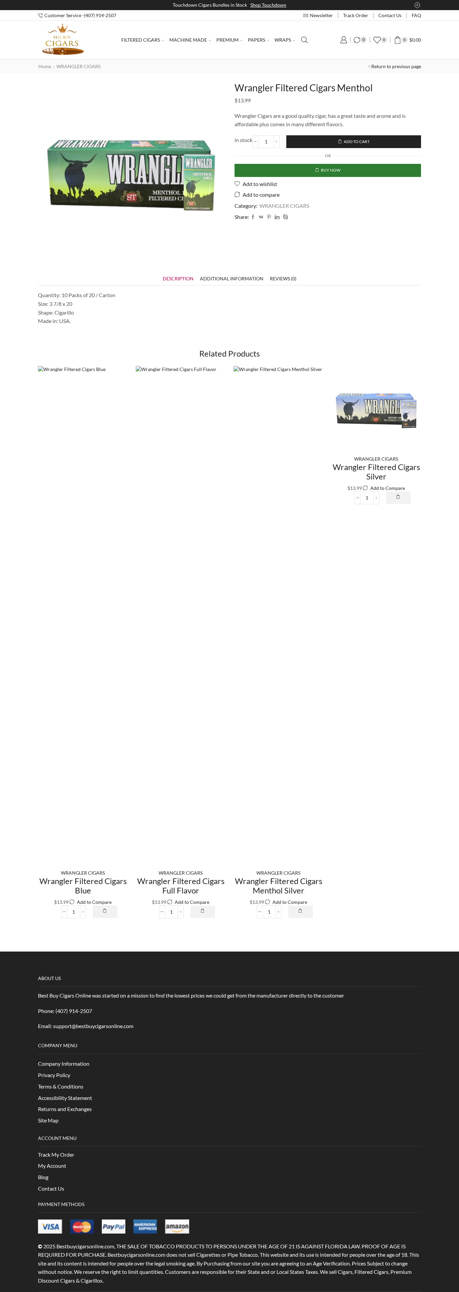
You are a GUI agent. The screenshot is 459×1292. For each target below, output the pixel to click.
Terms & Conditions (60, 1086)
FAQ (416, 15)
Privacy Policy (54, 1075)
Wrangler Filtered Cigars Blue (83, 885)
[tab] (178, 278)
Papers (256, 40)
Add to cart (357, 141)
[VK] (261, 217)
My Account (52, 1165)
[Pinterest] (269, 217)
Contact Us (51, 1188)
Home (44, 66)
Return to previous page (396, 66)
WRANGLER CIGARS (78, 66)
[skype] (284, 217)
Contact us (390, 15)
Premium (227, 40)
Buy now (330, 170)
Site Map (48, 1120)
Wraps (283, 40)
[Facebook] (253, 217)
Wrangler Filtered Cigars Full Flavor (180, 885)
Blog (43, 1177)
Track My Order (56, 1154)
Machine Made (188, 40)
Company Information (63, 1063)
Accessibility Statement (65, 1098)
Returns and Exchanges (65, 1109)
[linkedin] (277, 217)
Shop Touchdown (268, 5)
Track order (355, 15)
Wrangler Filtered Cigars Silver (376, 471)
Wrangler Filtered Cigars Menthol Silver (278, 885)
